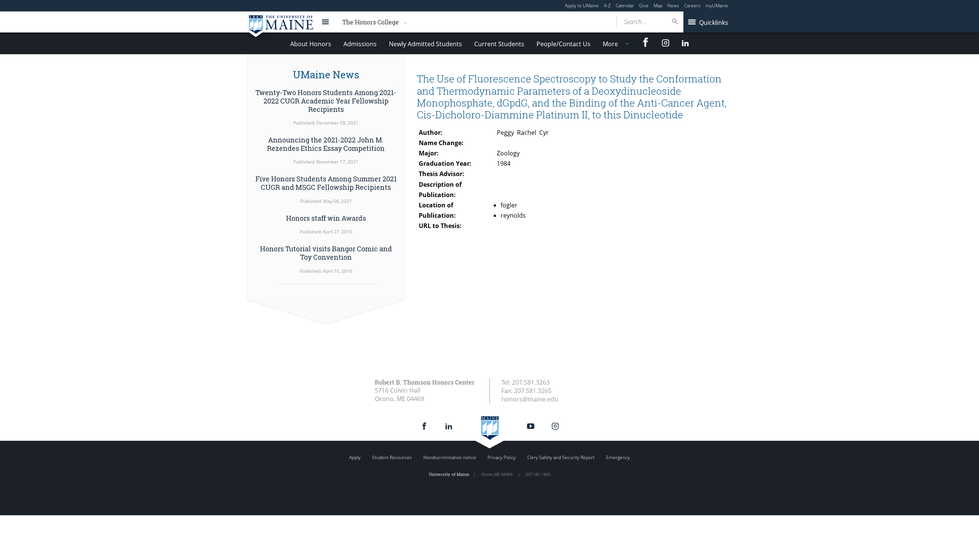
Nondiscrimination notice (449, 457)
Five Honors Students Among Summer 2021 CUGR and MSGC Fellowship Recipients (326, 183)
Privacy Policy (502, 457)
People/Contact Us (563, 44)
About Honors (310, 44)
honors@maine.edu (529, 399)
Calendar (625, 5)
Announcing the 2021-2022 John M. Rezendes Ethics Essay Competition (326, 144)
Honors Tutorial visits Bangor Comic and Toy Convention (326, 253)
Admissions (360, 44)
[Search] (675, 22)
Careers (692, 5)
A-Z (607, 5)
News (673, 5)
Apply (355, 457)
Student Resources (392, 457)
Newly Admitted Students (425, 44)
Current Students (499, 44)
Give (644, 5)
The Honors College (370, 22)
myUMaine (717, 5)
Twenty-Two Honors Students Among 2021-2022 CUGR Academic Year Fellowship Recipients (325, 100)
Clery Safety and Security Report (561, 457)
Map (658, 5)
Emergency (618, 457)
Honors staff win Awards (326, 218)
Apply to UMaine (582, 5)
